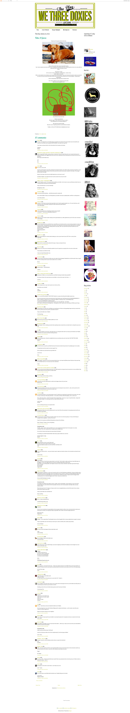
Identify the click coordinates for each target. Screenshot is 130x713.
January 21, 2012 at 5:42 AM (42, 678)
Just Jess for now (40, 543)
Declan (38, 657)
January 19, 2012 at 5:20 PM (42, 547)
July (85, 308)
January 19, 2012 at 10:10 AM (42, 356)
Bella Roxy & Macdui (41, 497)
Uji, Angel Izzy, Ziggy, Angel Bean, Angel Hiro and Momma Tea (49, 152)
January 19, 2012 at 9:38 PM (42, 613)
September (86, 304)
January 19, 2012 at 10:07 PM (42, 619)
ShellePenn (39, 191)
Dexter (38, 140)
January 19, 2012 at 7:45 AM (42, 232)
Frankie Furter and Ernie (42, 294)
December (86, 299)
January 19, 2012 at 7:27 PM (42, 579)
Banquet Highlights (56, 29)
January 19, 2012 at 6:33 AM (42, 199)
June (85, 290)
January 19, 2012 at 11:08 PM (42, 636)
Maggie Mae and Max (41, 505)
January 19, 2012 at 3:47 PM (42, 525)
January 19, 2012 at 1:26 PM (42, 438)
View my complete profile (88, 53)
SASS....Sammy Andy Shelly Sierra (44, 273)
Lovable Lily (39, 283)
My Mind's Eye (40, 222)
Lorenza (38, 593)
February (85, 297)
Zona (38, 564)
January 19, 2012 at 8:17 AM (42, 254)
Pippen (38, 517)
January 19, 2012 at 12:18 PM (42, 390)
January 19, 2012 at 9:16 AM (42, 327)
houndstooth (39, 256)
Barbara (38, 615)
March (85, 315)
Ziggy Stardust (40, 470)
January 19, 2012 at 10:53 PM (42, 626)
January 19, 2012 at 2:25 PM (42, 468)
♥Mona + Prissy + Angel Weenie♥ (43, 180)
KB (38, 604)
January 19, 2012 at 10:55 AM (42, 377)
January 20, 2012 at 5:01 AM (42, 661)
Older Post (80, 685)
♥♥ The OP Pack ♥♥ (41, 415)
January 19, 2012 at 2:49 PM (42, 479)
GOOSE (38, 336)
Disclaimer (74, 29)
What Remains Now (41, 241)
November (86, 288)
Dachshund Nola (40, 536)
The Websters (40, 344)
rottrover (39, 449)
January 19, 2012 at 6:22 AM (42, 178)
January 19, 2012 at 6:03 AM (42, 150)
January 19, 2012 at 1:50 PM (42, 447)
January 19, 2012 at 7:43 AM (42, 220)
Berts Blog (39, 246)
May (85, 311)
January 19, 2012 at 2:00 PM (42, 456)
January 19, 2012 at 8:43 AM (42, 271)
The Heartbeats (40, 265)
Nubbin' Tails (39, 646)
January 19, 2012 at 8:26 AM (42, 263)
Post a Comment (39, 680)
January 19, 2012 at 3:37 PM (42, 515)
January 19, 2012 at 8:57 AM (42, 315)
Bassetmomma (40, 323)
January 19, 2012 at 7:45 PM (42, 590)
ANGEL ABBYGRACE (41, 549)
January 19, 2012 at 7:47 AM (42, 239)
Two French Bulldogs (41, 379)
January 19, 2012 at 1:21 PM (42, 412)
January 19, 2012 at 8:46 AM (42, 281)
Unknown (39, 201)
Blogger (70, 710)
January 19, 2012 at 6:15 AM (42, 163)
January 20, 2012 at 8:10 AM (42, 669)
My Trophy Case (66, 29)
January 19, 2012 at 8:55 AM (42, 304)
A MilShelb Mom (40, 574)
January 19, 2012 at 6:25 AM (42, 189)
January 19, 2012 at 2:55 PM (42, 503)
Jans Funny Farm (40, 386)
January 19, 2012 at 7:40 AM (42, 213)
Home (38, 29)
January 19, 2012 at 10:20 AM (42, 365)
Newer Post (38, 685)
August (85, 306)
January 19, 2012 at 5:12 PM (42, 540)
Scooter (38, 458)
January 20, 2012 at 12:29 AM (42, 655)
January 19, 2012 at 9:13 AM (42, 321)
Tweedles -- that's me (41, 638)
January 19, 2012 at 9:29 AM (42, 334)
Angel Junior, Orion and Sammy (43, 408)
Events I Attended (45, 29)
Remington (39, 374)
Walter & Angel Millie (41, 358)
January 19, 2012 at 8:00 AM (42, 244)
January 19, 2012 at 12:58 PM (42, 406)
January (85, 318)
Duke (38, 671)
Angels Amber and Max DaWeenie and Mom (45, 367)
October (85, 293)
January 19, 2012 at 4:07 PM (42, 534)
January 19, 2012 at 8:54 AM (42, 292)
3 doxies (91, 49)
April (85, 313)
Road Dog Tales (40, 306)
